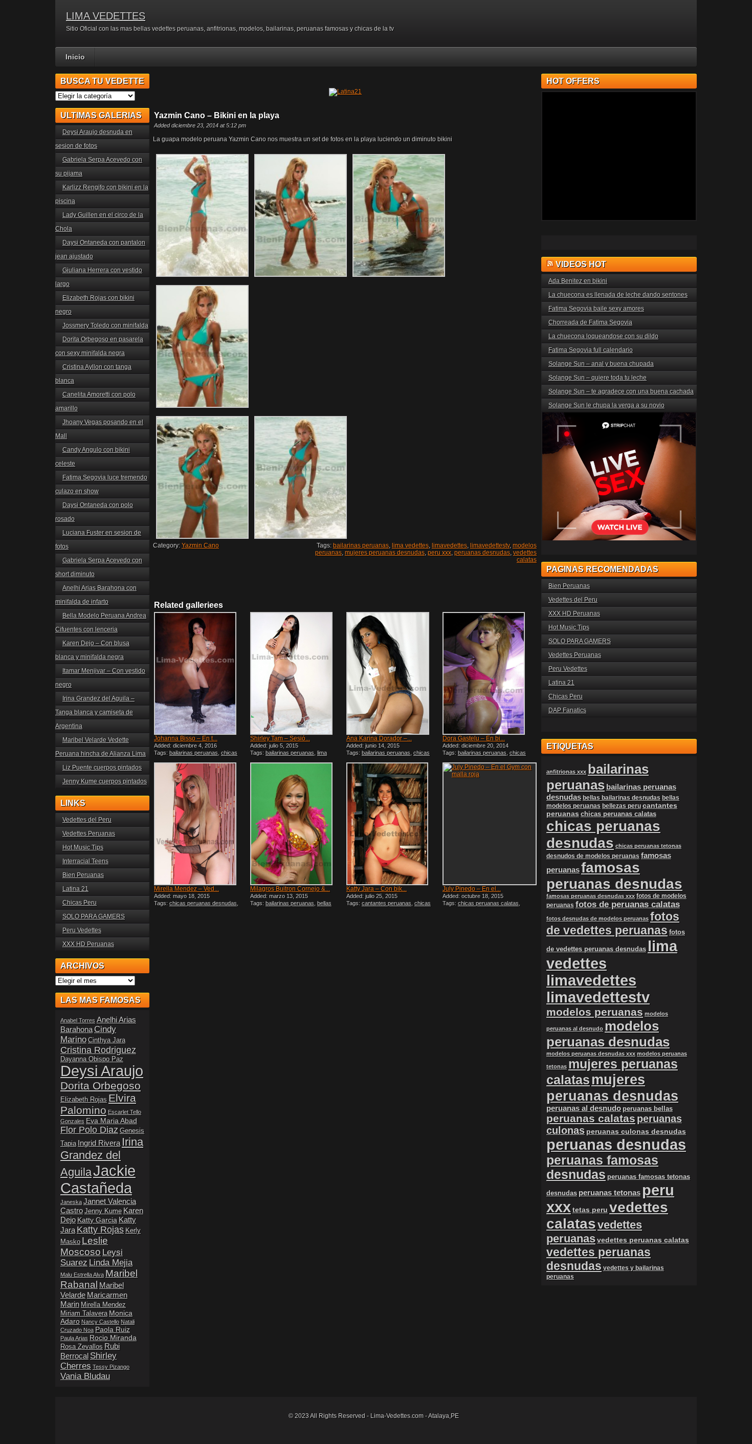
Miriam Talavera (83, 1313)
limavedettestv (490, 545)
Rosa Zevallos (81, 1346)
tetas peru (590, 1210)
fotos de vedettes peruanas (612, 923)
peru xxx (439, 552)
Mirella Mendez (103, 1304)
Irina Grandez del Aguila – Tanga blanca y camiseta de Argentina (95, 712)
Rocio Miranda (113, 1337)
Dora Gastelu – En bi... (474, 738)
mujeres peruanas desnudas (385, 552)
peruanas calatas (590, 1118)
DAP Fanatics (567, 710)
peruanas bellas (648, 1108)
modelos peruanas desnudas (608, 1033)
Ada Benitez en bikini (577, 281)
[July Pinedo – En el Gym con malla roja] (490, 823)
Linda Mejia (110, 1262)
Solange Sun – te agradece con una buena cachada (621, 391)
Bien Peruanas (83, 875)
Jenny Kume (103, 1211)
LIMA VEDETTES (105, 15)
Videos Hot (581, 264)
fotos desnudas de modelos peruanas (597, 918)
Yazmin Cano (200, 545)
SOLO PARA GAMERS (93, 916)
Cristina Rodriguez (98, 1050)
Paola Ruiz (112, 1329)
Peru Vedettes (81, 930)
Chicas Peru (79, 902)
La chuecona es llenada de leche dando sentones (618, 294)
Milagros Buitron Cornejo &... (290, 888)
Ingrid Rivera (99, 1143)
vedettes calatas (525, 556)
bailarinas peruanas (361, 545)
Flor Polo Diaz (89, 1130)
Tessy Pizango (111, 1367)
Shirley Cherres (88, 1361)
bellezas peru (621, 805)
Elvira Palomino (98, 1104)
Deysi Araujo (101, 1071)
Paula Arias (74, 1338)
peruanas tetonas (609, 1193)
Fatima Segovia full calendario (590, 350)
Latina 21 (75, 888)
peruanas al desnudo (583, 1108)
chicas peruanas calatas (488, 903)
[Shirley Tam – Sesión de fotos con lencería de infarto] (297, 673)
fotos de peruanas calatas (628, 904)
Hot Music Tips (82, 847)
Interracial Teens (85, 861)
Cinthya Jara (106, 1040)
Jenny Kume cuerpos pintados (104, 781)
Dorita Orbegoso (100, 1085)
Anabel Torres (77, 1020)
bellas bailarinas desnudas (290, 906)
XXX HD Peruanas (88, 944)
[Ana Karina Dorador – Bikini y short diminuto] (393, 673)
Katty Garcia (97, 1220)
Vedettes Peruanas (88, 833)
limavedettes (449, 545)
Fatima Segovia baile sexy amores (596, 308)
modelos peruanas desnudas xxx (590, 1054)
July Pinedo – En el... (472, 888)
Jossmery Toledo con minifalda (105, 325)
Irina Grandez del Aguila (101, 1156)
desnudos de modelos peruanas (592, 855)
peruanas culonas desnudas (636, 1131)
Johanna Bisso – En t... (185, 738)
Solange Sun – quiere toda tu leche (597, 377)
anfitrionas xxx (566, 772)
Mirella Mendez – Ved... (186, 888)
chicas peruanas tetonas (648, 846)
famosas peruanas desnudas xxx (590, 896)
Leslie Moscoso (84, 1246)
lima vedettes (410, 545)
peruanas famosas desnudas (602, 1167)
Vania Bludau (85, 1376)
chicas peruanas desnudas (195, 756)
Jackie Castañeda (98, 1179)
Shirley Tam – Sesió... (280, 738)
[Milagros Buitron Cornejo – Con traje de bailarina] (297, 823)
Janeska (71, 1202)
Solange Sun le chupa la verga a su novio (606, 405)
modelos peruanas (594, 1012)
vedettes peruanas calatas (643, 1240)
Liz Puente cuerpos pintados (102, 767)
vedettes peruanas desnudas (598, 1259)
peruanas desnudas (482, 552)
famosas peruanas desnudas (614, 876)
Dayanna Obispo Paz (91, 1059)
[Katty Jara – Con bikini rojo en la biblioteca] (393, 823)
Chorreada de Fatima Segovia (590, 322)
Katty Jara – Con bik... (376, 888)
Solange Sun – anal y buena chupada (601, 363)
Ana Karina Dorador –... (379, 738)
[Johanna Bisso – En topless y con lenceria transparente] (201, 673)
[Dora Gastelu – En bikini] (490, 673)
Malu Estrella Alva (82, 1275)
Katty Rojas (100, 1229)
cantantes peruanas (386, 903)
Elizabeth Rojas (83, 1099)
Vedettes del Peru (87, 819)
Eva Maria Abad (111, 1121)
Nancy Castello (100, 1322)
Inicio (75, 57)
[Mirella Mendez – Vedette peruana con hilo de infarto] (201, 823)
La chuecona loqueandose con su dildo (603, 336)
